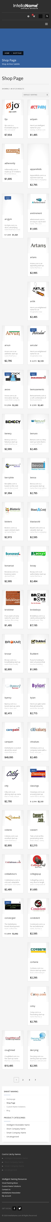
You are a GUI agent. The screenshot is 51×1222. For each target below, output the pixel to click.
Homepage (11, 1099)
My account (6, 1196)
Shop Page (11, 1103)
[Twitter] (20, 1208)
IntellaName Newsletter (11, 1193)
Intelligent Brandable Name (18, 1125)
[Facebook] (14, 1208)
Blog (8, 1110)
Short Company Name (16, 1128)
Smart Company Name (16, 1132)
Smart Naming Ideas (10, 1183)
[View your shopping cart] (34, 16)
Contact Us (6, 1189)
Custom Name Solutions (16, 1107)
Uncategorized (13, 1136)
